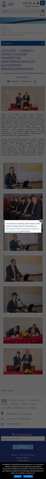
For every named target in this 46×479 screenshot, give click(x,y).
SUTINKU (18, 476)
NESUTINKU (28, 476)
